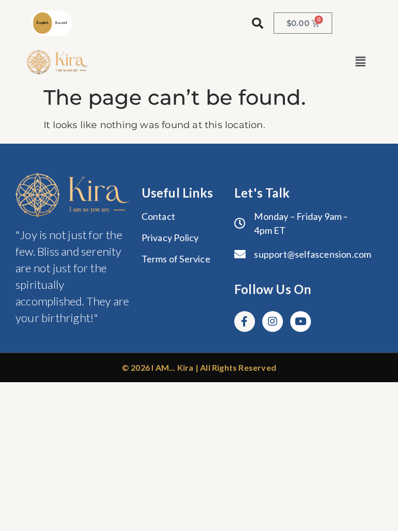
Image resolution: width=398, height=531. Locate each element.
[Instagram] (272, 321)
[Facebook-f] (244, 321)
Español (61, 23)
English (42, 23)
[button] (360, 62)
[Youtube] (300, 321)
